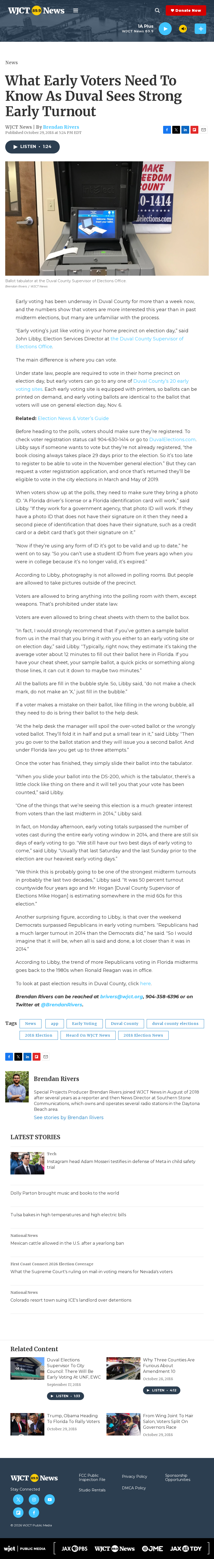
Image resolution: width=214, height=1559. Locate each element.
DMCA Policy (134, 1488)
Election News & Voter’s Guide (73, 418)
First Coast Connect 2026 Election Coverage (51, 1264)
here (145, 984)
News (11, 63)
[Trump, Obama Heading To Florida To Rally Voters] (27, 1424)
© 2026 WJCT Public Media (31, 1525)
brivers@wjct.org (121, 997)
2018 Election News (143, 1035)
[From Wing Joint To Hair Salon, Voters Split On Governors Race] (123, 1424)
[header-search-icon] (157, 10)
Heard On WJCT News (88, 1035)
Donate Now (188, 10)
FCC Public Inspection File (92, 1478)
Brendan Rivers (61, 127)
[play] (165, 29)
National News (24, 1235)
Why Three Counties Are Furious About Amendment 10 (169, 1365)
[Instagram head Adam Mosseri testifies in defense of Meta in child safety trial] (27, 1163)
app (54, 1023)
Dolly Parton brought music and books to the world (64, 1193)
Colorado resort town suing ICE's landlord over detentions (70, 1300)
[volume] (183, 29)
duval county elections (175, 1023)
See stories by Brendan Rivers (69, 1117)
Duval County (125, 1023)
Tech (51, 1153)
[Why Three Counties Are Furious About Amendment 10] (123, 1368)
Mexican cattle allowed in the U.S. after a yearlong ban (67, 1243)
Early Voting (84, 1023)
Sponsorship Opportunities (177, 1478)
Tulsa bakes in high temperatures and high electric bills (68, 1214)
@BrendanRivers (61, 1005)
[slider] (175, 28)
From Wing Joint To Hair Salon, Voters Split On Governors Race (168, 1421)
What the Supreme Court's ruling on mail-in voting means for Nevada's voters (91, 1271)
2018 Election (38, 1035)
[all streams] (200, 28)
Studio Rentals (92, 1490)
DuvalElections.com (172, 439)
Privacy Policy (134, 1477)
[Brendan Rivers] (17, 1086)
